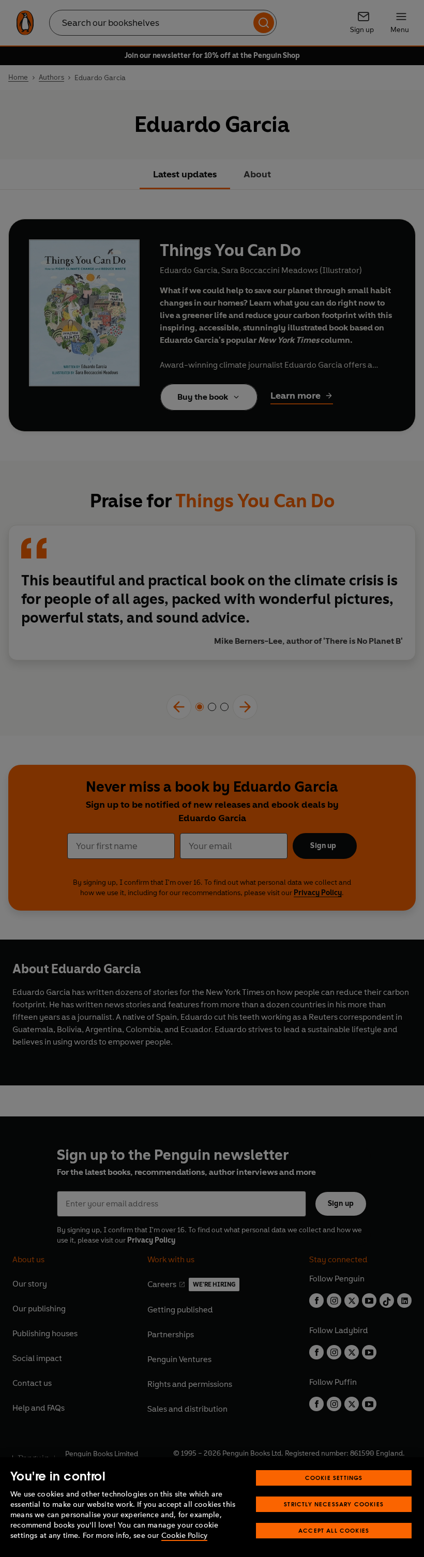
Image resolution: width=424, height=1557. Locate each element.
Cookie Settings (334, 1478)
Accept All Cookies (333, 1530)
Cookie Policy (184, 1535)
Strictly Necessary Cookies (334, 1504)
